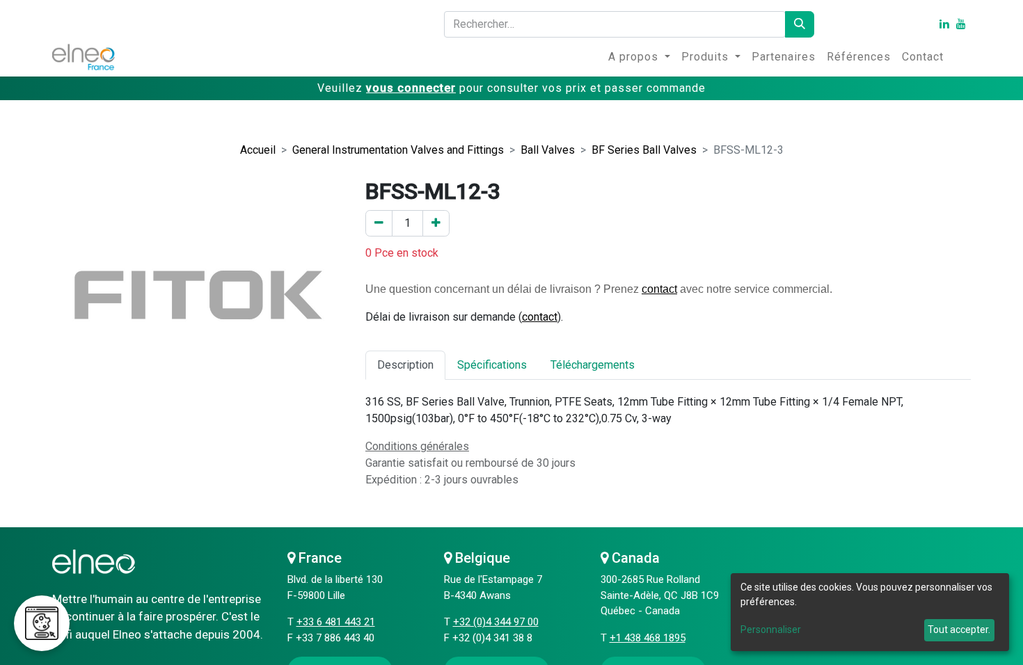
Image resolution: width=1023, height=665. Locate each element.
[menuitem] (639, 57)
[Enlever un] (378, 223)
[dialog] (870, 612)
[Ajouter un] (436, 223)
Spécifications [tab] (492, 364)
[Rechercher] (799, 24)
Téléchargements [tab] (592, 364)
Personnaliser (770, 629)
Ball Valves (548, 150)
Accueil (258, 150)
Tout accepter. (959, 629)
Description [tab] (405, 364)
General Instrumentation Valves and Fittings (398, 150)
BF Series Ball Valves (644, 150)
